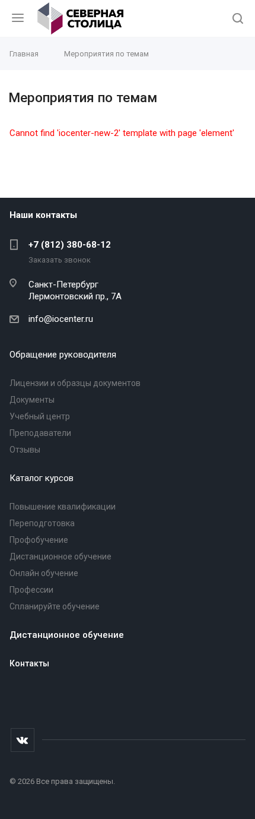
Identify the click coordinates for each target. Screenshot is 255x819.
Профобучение (38, 540)
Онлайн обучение (43, 573)
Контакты (29, 663)
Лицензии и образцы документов (75, 383)
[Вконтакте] (22, 740)
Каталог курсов (41, 478)
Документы (32, 399)
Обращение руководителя (62, 354)
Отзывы (24, 449)
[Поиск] (237, 19)
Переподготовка (42, 523)
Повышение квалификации (62, 506)
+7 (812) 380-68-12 (69, 244)
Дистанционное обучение (60, 556)
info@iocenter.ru (60, 319)
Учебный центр (39, 416)
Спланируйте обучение (54, 606)
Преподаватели (40, 433)
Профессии (31, 590)
